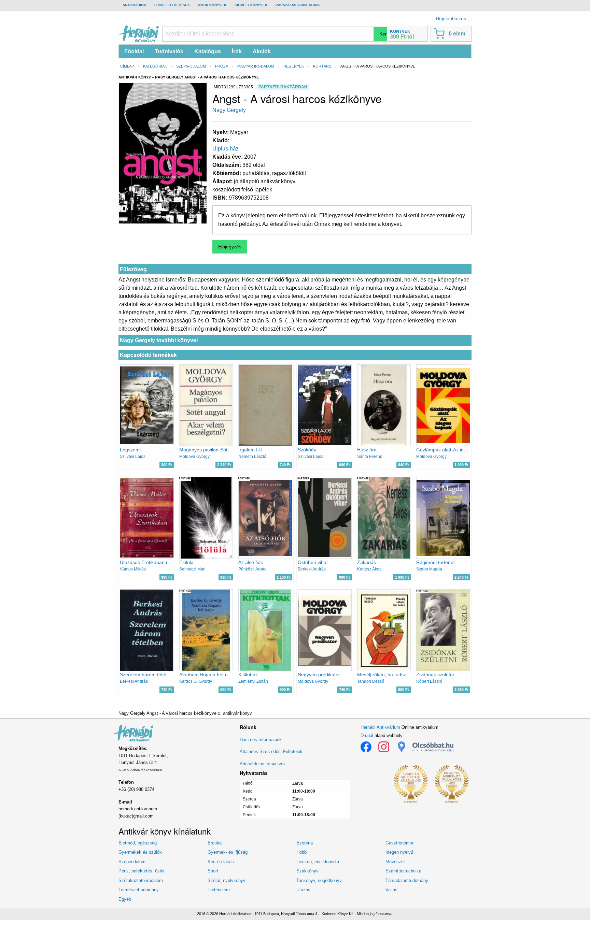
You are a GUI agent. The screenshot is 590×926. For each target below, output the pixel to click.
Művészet (395, 861)
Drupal (367, 735)
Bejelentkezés (451, 18)
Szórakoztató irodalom (140, 880)
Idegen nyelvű (399, 852)
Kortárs (322, 66)
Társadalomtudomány (406, 880)
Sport (213, 870)
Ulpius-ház (225, 148)
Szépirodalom (191, 66)
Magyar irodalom (255, 66)
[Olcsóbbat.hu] (432, 747)
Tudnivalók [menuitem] (169, 51)
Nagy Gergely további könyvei (159, 340)
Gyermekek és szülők (140, 852)
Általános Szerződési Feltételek (271, 751)
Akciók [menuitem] (262, 51)
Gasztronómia (399, 842)
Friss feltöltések (172, 5)
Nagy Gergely (229, 110)
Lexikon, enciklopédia (317, 861)
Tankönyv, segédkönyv (319, 880)
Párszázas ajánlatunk (298, 5)
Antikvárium (134, 5)
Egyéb (124, 899)
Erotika (215, 842)
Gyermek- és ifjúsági (228, 852)
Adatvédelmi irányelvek (263, 763)
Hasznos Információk (261, 739)
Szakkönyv (307, 870)
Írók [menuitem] (237, 51)
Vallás (391, 889)
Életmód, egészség (137, 842)
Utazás (303, 889)
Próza (221, 66)
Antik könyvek (212, 5)
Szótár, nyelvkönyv (226, 880)
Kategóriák (155, 66)
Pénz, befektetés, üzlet (141, 870)
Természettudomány (138, 889)
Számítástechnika (403, 870)
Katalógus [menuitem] (207, 51)
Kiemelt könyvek (251, 5)
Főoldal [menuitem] (134, 51)
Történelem (219, 889)
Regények (293, 66)
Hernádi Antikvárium (380, 727)
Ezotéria (304, 842)
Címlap (127, 66)
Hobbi (302, 852)
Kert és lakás (221, 861)
